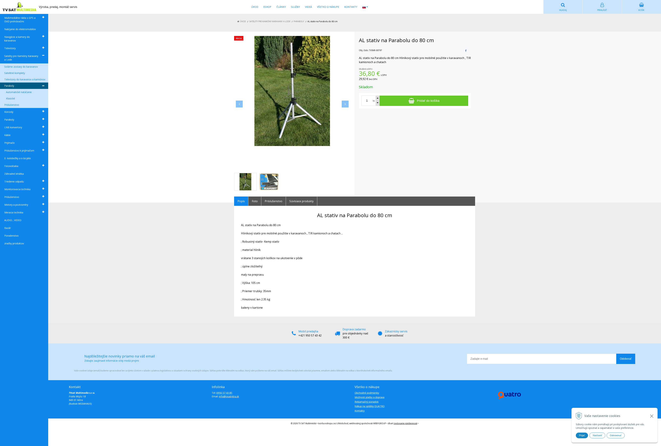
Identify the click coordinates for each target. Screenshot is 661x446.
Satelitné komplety (14, 73)
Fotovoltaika (11, 166)
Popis (241, 201)
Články (281, 6)
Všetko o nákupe (328, 6)
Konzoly (8, 111)
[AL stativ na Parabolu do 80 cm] (292, 91)
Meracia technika (13, 212)
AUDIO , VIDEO (12, 220)
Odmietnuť (615, 435)
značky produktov (14, 243)
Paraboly (9, 85)
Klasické (10, 98)
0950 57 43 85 (224, 392)
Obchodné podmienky (367, 392)
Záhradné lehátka (14, 173)
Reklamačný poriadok (367, 401)
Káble (7, 135)
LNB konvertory (13, 127)
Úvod (254, 6)
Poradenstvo (11, 235)
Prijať (582, 435)
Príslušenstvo (11, 104)
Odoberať (626, 358)
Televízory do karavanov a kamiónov (24, 79)
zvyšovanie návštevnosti (405, 423)
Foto (255, 201)
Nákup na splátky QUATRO (370, 406)
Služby (295, 6)
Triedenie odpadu (14, 181)
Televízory (10, 48)
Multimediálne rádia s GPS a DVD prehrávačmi (19, 19)
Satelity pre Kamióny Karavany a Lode (21, 57)
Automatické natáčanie (19, 92)
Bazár (7, 228)
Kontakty (350, 6)
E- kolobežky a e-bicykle (17, 158)
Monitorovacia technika (17, 189)
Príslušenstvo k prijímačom (19, 150)
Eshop (267, 6)
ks (374, 100)
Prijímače (9, 142)
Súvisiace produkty (301, 201)
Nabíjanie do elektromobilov (20, 29)
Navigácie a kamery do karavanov (17, 38)
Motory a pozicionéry (16, 204)
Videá (308, 6)
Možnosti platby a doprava (369, 397)
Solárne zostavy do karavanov (21, 66)
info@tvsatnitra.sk (229, 396)
